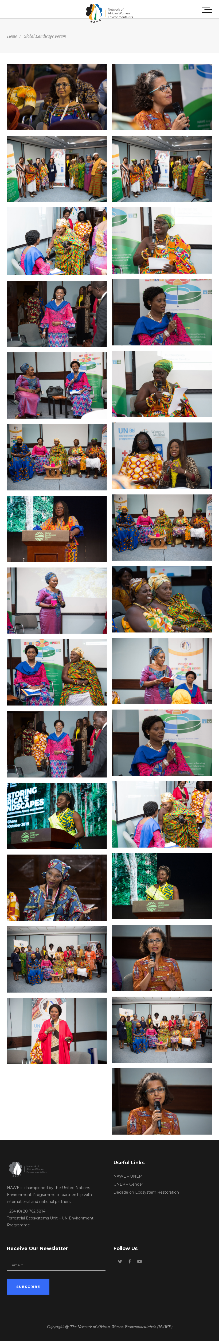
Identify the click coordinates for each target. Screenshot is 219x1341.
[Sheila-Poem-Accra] (162, 671)
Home (12, 36)
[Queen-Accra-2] (162, 743)
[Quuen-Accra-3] (162, 312)
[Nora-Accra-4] (162, 97)
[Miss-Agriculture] (57, 816)
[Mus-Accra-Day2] (57, 1031)
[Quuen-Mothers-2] (162, 599)
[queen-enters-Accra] (57, 744)
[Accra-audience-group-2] (162, 169)
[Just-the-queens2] (57, 457)
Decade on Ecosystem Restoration (146, 1192)
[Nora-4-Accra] (162, 1101)
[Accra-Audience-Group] (57, 169)
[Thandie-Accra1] (162, 455)
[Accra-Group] (57, 959)
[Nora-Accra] (57, 97)
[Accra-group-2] (162, 1030)
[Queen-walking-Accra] (57, 314)
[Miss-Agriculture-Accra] (162, 886)
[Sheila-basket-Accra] (57, 600)
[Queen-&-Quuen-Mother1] (57, 672)
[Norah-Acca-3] (162, 958)
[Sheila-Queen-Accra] (57, 385)
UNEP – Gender (128, 1184)
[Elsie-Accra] (57, 529)
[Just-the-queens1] (162, 527)
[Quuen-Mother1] (162, 384)
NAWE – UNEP (128, 1176)
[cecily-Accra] (57, 888)
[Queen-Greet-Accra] (162, 814)
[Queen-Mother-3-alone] (162, 240)
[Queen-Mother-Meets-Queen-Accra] (57, 241)
